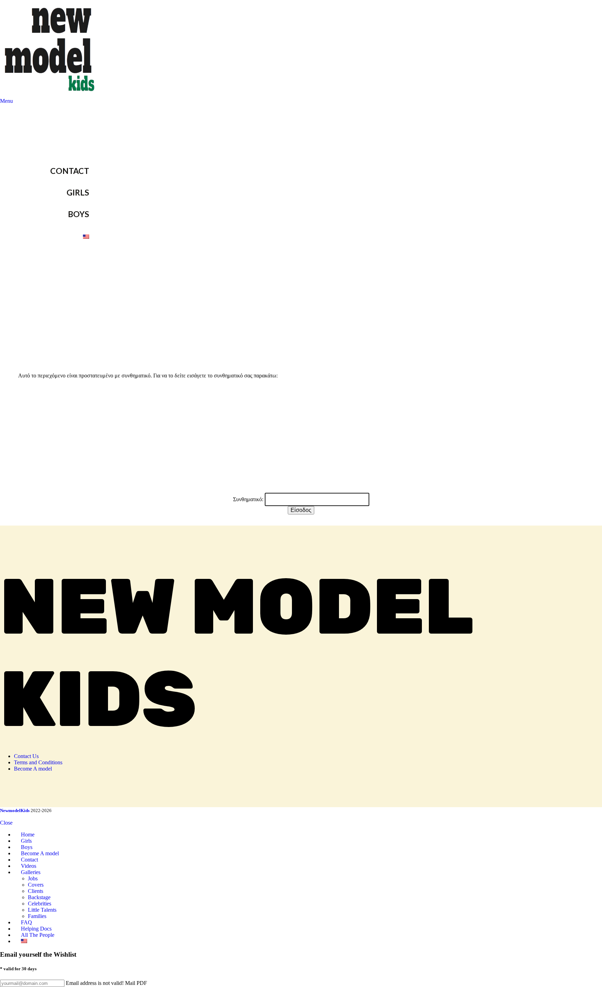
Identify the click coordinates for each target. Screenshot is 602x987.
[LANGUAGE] (101, 235)
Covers (36, 885)
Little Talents (42, 910)
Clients (35, 891)
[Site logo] (51, 95)
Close (6, 823)
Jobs (33, 878)
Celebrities (39, 903)
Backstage (39, 897)
